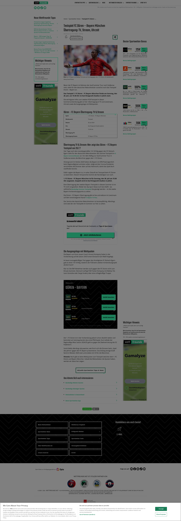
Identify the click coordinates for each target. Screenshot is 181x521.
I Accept (161, 509)
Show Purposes (161, 514)
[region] (90, 512)
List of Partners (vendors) (87, 514)
